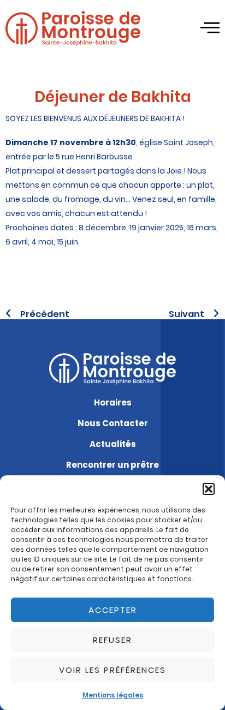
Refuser (112, 640)
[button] (208, 489)
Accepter (112, 610)
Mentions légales (112, 695)
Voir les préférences (112, 670)
